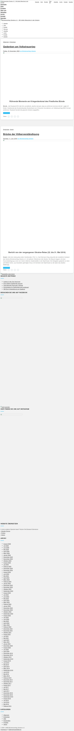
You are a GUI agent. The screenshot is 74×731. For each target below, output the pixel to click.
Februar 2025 (7, 566)
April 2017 (6, 691)
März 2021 (6, 642)
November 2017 (8, 681)
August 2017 (7, 685)
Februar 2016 (7, 706)
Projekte (46, 2)
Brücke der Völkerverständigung (21, 134)
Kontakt (65, 2)
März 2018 (6, 676)
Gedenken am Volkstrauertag (19, 46)
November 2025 (8, 559)
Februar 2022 (7, 627)
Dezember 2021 (8, 629)
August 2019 (7, 661)
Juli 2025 (6, 565)
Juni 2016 (6, 702)
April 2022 (6, 623)
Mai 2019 (6, 664)
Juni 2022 (6, 619)
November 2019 (8, 655)
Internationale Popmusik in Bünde (13, 285)
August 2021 (7, 634)
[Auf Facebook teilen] (8, 116)
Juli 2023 (6, 595)
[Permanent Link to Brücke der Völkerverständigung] (37, 140)
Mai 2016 (6, 704)
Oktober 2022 (7, 612)
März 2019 (6, 668)
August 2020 (7, 648)
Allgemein (6, 42)
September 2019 (8, 659)
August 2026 (7, 544)
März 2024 (6, 580)
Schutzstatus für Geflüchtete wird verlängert (16, 287)
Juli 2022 (6, 617)
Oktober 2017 (7, 683)
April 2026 (6, 551)
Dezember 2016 (8, 693)
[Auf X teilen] (12, 116)
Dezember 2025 (8, 557)
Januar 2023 (7, 606)
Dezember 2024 (8, 568)
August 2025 (7, 563)
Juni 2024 (6, 574)
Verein (12, 129)
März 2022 (6, 625)
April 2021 (6, 640)
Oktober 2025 (7, 561)
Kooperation (6, 721)
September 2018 (8, 670)
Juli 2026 (6, 546)
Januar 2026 (7, 555)
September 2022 (8, 614)
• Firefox (3, 533)
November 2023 (8, 587)
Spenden (71, 2)
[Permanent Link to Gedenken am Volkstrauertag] (37, 53)
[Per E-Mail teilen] (18, 116)
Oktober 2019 (7, 657)
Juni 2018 (6, 672)
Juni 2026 (6, 548)
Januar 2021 (7, 644)
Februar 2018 (7, 678)
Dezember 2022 (8, 608)
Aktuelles (56, 2)
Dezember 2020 (8, 646)
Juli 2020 (6, 649)
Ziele (41, 2)
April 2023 (6, 600)
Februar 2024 (7, 581)
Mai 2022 (6, 621)
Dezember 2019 (8, 653)
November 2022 (8, 610)
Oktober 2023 (7, 589)
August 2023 (7, 593)
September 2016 (8, 697)
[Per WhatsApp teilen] (15, 116)
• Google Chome (5, 531)
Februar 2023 (7, 604)
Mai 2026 (6, 549)
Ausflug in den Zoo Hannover (11, 282)
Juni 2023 (6, 597)
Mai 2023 (6, 598)
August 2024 (7, 572)
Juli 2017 (6, 687)
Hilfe (4, 719)
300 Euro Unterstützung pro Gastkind (14, 289)
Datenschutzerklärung (15, 729)
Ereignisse (13, 42)
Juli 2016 (6, 700)
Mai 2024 (6, 576)
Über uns (50, 2)
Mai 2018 (6, 674)
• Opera (3, 535)
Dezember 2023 (8, 585)
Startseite (37, 2)
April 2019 (6, 666)
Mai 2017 (6, 689)
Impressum (4, 729)
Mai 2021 (6, 638)
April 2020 (6, 651)
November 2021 (8, 631)
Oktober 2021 (7, 632)
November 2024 (8, 570)
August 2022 (7, 615)
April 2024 (6, 578)
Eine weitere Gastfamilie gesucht (12, 283)
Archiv (61, 2)
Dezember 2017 (8, 680)
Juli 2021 (6, 636)
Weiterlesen (6, 113)
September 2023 (8, 591)
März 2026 (6, 553)
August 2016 (7, 698)
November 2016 (8, 695)
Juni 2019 (6, 663)
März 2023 (6, 602)
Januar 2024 (7, 583)
